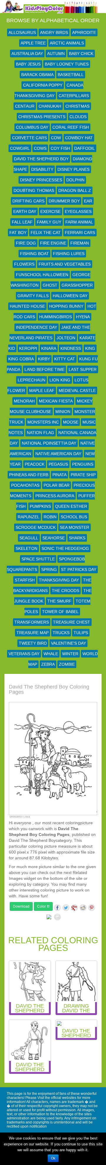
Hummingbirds (55, 316)
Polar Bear (56, 485)
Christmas (77, 106)
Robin (50, 516)
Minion (62, 411)
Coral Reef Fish (70, 127)
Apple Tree (33, 43)
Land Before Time (44, 369)
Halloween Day (70, 295)
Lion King (59, 380)
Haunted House (27, 306)
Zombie (67, 664)
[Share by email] (57, 916)
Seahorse (53, 538)
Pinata (59, 474)
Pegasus (58, 464)
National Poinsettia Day (49, 443)
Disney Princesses (41, 180)
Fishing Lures (69, 253)
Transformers (31, 622)
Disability (42, 169)
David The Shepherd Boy (41, 158)
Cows (40, 148)
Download (21, 906)
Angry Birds (54, 32)
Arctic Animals (67, 43)
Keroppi (28, 348)
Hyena (83, 316)
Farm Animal (79, 222)
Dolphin (75, 180)
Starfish (25, 580)
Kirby (44, 359)
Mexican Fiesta (56, 401)
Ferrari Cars (80, 232)
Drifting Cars (28, 201)
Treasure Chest (71, 622)
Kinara (48, 348)
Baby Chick (81, 53)
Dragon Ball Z (74, 190)
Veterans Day (24, 653)
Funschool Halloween (42, 274)
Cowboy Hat (79, 137)
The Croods (65, 590)
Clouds (78, 116)
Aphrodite (84, 32)
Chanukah (50, 106)
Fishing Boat (34, 253)
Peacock (34, 464)
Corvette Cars (29, 137)
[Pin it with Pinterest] (91, 907)
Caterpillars (74, 95)
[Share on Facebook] (57, 907)
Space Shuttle (38, 559)
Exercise (50, 211)
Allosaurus (22, 32)
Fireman (79, 243)
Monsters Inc (43, 422)
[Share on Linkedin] (48, 918)
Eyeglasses (78, 211)
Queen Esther (71, 506)
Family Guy (49, 222)
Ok (53, 1158)
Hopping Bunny (66, 306)
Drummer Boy (64, 201)
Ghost (50, 285)
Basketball (71, 74)
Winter (70, 653)
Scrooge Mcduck (36, 527)
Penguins (82, 464)
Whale (51, 653)
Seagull (28, 538)
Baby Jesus (28, 64)
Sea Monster (74, 527)
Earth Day (24, 211)
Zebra (48, 664)
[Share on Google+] (74, 907)
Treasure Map (32, 632)
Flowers (24, 264)
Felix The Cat (46, 232)
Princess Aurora (54, 495)
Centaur (24, 106)
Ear (88, 201)
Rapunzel (28, 516)
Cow (56, 137)
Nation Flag (40, 432)
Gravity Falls (33, 295)
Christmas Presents (41, 116)
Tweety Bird (33, 643)
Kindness (70, 348)
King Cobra (21, 359)
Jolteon (66, 337)
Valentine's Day (68, 643)
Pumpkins (40, 506)
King (90, 348)
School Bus (74, 516)
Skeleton (26, 548)
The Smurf (59, 601)
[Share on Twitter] (65, 907)
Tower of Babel (60, 611)
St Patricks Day (78, 569)
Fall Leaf (22, 222)
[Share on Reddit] (83, 907)
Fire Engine (53, 243)
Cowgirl (20, 148)
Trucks (61, 632)
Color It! (43, 906)
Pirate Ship (83, 474)
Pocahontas (25, 485)
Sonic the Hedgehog (65, 548)
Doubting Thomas (34, 190)
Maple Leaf (41, 390)
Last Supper (83, 369)
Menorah (24, 401)
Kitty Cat (64, 359)
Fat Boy (17, 232)
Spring (49, 569)
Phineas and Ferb (28, 474)
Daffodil (84, 148)
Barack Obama (37, 74)
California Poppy (42, 85)
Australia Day (27, 53)
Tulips (81, 632)
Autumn (56, 53)
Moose (70, 422)
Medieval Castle (77, 390)
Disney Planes (73, 169)
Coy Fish (60, 148)
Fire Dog (26, 243)
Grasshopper (77, 285)
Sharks (77, 538)
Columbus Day (32, 127)
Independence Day (36, 327)
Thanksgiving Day (59, 580)
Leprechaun (31, 380)
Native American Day (58, 453)
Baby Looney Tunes (67, 64)
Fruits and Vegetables (65, 264)
